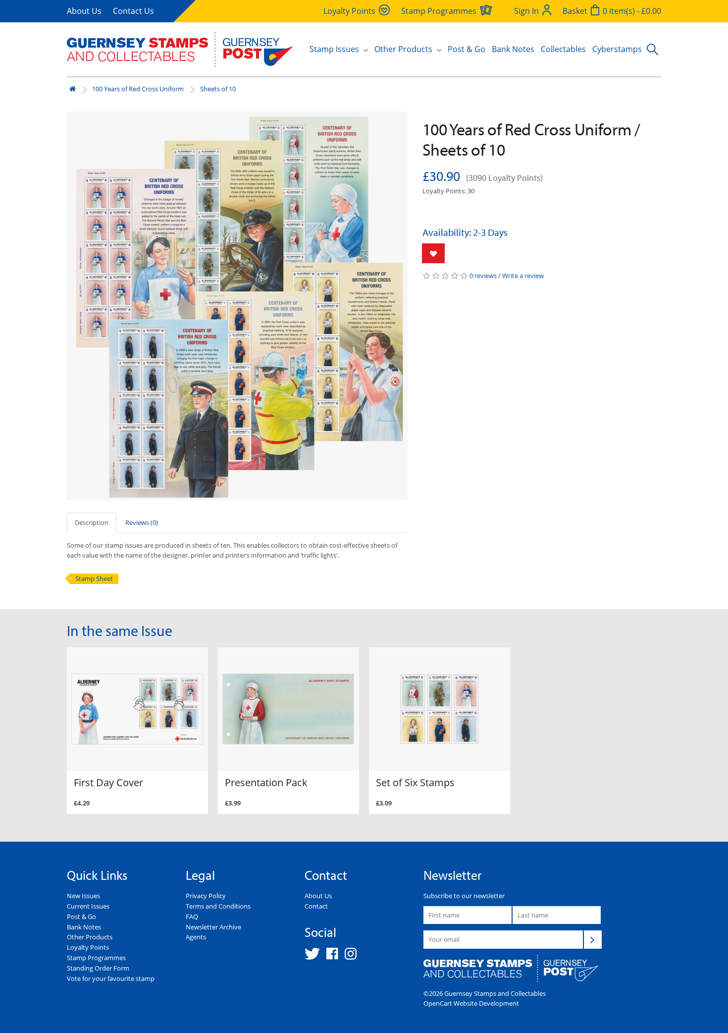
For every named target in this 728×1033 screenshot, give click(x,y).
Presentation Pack (266, 782)
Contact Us (133, 10)
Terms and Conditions (218, 906)
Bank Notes (513, 49)
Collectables (563, 49)
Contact (316, 906)
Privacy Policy (206, 895)
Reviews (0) (141, 522)
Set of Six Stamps (415, 782)
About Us (84, 10)
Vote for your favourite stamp (111, 978)
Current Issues (88, 906)
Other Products (89, 936)
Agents (196, 936)
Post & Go (466, 49)
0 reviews (483, 275)
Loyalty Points (88, 947)
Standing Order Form (98, 968)
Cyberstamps (617, 49)
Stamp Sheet (94, 578)
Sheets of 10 (218, 88)
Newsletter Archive (213, 926)
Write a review (523, 275)
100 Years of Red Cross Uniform (138, 88)
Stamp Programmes (96, 957)
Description (91, 522)
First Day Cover (108, 782)
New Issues (83, 895)
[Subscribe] (593, 939)
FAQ (192, 916)
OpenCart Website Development (471, 1003)
